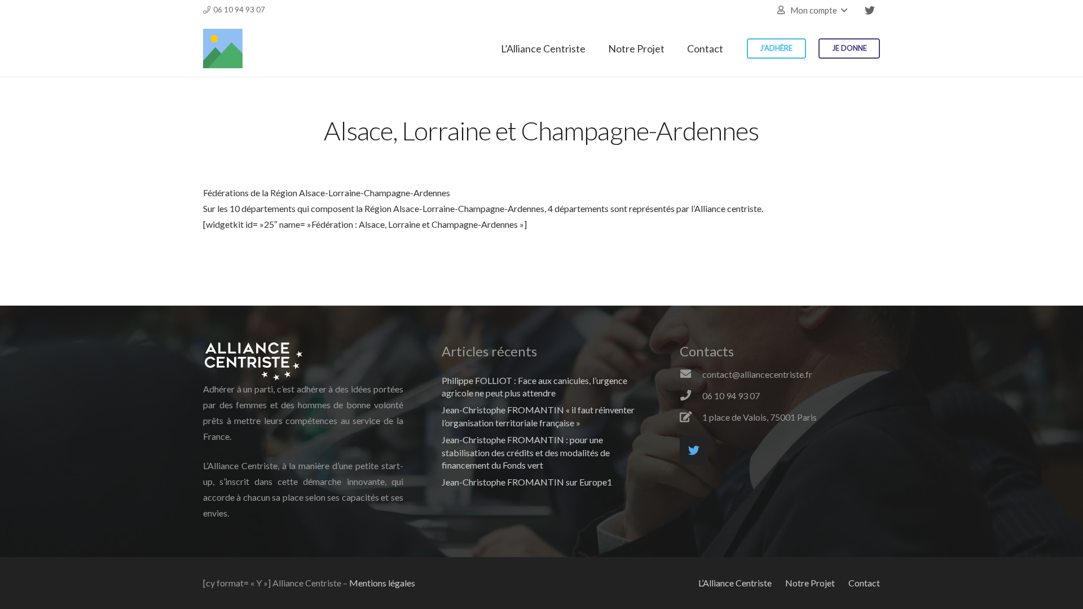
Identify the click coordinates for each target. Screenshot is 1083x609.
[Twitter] (870, 10)
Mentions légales (382, 582)
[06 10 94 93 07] (691, 396)
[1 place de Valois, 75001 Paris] (691, 417)
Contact (864, 582)
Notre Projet (810, 582)
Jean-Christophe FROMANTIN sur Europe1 (527, 481)
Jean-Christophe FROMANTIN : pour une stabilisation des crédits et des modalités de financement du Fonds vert (526, 452)
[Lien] (223, 48)
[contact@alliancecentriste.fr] (691, 374)
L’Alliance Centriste (735, 582)
